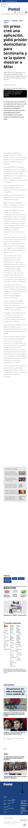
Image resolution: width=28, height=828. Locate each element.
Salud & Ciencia (15, 595)
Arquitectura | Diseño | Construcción (15, 615)
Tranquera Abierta (24, 595)
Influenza (6, 634)
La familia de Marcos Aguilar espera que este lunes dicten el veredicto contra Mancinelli (11, 474)
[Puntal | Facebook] (19, 12)
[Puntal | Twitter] (22, 12)
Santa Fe (21, 578)
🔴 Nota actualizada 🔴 (9, 684)
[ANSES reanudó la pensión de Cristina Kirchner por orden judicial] (18, 642)
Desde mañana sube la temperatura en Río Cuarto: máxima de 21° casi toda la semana (11, 499)
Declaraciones (13, 634)
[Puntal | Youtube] (26, 12)
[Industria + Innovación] (7, 592)
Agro (13, 802)
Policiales (6, 710)
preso (14, 578)
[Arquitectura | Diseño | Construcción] (15, 607)
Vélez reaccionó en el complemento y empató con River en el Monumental (11, 480)
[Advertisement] (14, 135)
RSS (22, 813)
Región (9, 803)
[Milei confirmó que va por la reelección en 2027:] (12, 640)
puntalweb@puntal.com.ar (11, 823)
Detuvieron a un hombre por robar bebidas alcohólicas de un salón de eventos (14, 714)
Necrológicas (11, 808)
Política (5, 812)
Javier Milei (7, 581)
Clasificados (24, 811)
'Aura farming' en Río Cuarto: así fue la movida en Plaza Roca (15, 777)
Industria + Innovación (7, 596)
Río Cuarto (5, 803)
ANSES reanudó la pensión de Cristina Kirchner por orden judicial (19, 652)
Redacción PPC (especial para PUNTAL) (15, 739)
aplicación (7, 578)
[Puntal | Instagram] (22, 790)
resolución (19, 634)
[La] (6, 626)
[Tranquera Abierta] (24, 591)
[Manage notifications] (24, 825)
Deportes (6, 806)
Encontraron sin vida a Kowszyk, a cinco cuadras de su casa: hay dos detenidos (15, 694)
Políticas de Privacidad (8, 818)
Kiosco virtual (23, 808)
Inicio (5, 800)
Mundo (14, 799)
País (9, 805)
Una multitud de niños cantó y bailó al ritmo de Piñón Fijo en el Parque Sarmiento (11, 486)
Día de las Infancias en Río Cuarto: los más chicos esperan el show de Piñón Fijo (11, 493)
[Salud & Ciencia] (15, 591)
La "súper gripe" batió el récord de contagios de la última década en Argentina (14, 758)
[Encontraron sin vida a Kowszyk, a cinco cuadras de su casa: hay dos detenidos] (15, 677)
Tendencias (6, 773)
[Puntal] (8, 785)
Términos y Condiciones (8, 817)
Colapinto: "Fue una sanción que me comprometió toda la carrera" (14, 733)
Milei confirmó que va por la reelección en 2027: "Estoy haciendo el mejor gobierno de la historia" (13, 654)
